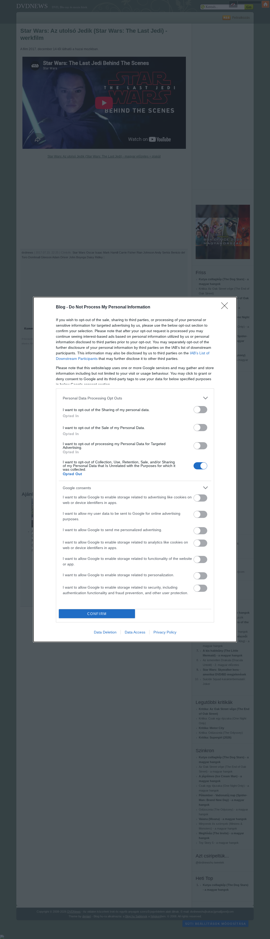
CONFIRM (97, 614)
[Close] (226, 307)
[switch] (200, 409)
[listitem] (135, 398)
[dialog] (135, 469)
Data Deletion (105, 632)
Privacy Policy (164, 632)
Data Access (135, 632)
